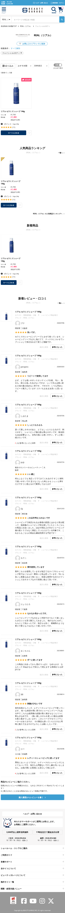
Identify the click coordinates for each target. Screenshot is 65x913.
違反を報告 (44, 347)
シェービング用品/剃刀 (49, 315)
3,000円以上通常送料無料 (17, 832)
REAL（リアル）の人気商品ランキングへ (47, 214)
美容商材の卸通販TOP (9, 26)
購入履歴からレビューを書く (31, 797)
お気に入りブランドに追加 (33, 43)
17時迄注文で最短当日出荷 (47, 832)
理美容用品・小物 (29, 315)
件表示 (38, 65)
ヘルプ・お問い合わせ (32, 813)
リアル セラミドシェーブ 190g (28, 311)
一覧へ (60, 153)
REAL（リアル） (26, 26)
